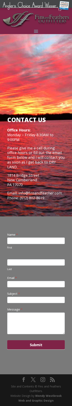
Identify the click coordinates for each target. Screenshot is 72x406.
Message (14, 309)
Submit (36, 344)
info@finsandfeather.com (40, 193)
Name (12, 235)
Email (12, 278)
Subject (13, 294)
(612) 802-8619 (32, 197)
